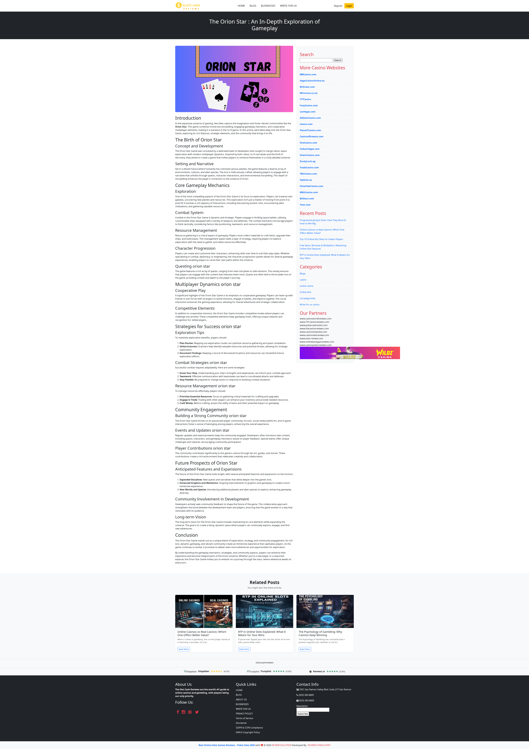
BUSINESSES (268, 5)
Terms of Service (244, 718)
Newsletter (302, 706)
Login (349, 5)
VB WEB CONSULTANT (319, 745)
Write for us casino (309, 304)
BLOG (253, 5)
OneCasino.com (308, 142)
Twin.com (305, 204)
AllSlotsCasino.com (310, 117)
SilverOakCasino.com (311, 186)
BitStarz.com (307, 198)
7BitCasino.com (308, 173)
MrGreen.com (307, 86)
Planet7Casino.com (310, 130)
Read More (184, 649)
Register (338, 5)
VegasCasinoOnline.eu (312, 80)
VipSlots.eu (306, 179)
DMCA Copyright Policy (248, 732)
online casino (307, 285)
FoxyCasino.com (309, 105)
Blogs (303, 273)
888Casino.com (308, 74)
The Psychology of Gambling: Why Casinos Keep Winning (320, 633)
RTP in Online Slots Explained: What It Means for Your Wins (262, 633)
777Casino (305, 99)
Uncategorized (307, 298)
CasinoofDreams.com (311, 136)
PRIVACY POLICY (244, 713)
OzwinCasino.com (310, 155)
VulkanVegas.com (309, 148)
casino (303, 279)
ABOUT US (241, 699)
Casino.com (306, 124)
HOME (241, 5)
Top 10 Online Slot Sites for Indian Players (321, 239)
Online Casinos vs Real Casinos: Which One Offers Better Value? (201, 633)
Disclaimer (241, 722)
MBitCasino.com (309, 192)
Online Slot (305, 292)
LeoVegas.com (307, 111)
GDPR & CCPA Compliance (249, 727)
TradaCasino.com (309, 167)
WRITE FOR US (288, 5)
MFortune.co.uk (308, 93)
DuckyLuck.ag (307, 161)
